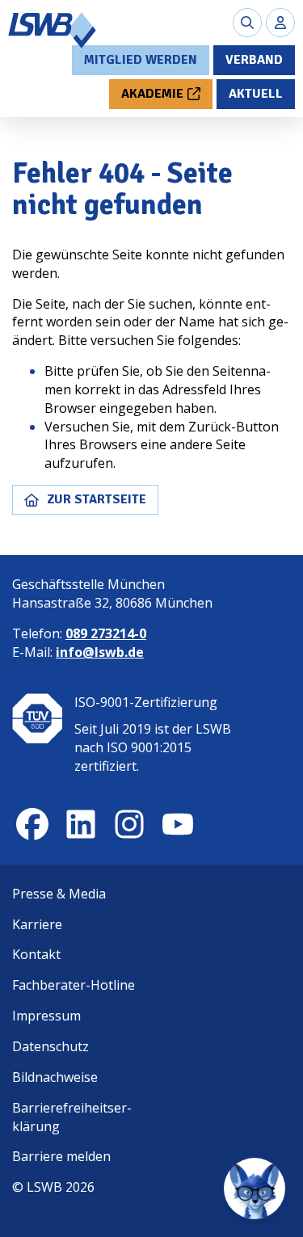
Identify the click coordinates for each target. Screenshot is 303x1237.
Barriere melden (61, 1156)
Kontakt (36, 954)
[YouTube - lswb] (178, 824)
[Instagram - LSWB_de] (129, 824)
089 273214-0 (105, 633)
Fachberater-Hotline (73, 985)
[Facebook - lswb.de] (32, 824)
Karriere (37, 924)
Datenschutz (50, 1046)
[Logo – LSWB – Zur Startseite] (53, 30)
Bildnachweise (55, 1077)
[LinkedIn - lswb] (81, 824)
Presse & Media (59, 894)
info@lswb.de (100, 652)
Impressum (46, 1016)
